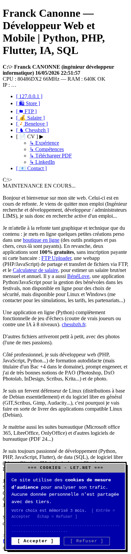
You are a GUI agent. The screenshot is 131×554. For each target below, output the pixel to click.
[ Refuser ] (86, 541)
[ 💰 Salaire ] (30, 118)
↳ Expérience (44, 143)
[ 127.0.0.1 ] (29, 96)
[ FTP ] (26, 111)
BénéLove (78, 276)
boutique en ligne (41, 240)
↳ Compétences (47, 149)
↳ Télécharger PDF (51, 155)
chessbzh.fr (73, 324)
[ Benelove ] (32, 124)
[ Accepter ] (35, 541)
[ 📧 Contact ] (31, 168)
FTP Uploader (56, 258)
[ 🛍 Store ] (28, 103)
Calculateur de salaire (35, 270)
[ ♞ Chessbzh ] (32, 130)
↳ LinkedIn (42, 162)
